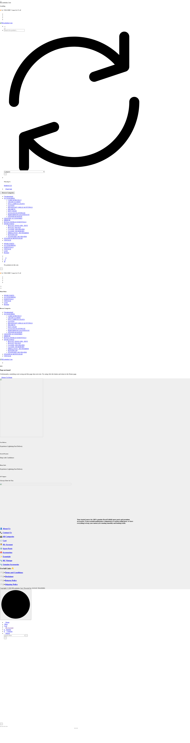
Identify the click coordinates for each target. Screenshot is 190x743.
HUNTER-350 (12, 235)
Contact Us (7, 533)
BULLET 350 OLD (14, 227)
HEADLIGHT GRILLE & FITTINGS (20, 207)
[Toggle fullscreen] (3, 726)
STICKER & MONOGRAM (13, 238)
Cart (5, 541)
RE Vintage (7, 561)
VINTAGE (7, 240)
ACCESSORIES (9, 198)
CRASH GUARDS (14, 202)
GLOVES (11, 205)
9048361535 (8, 185)
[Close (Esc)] (7, 726)
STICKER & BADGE (15, 216)
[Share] (5, 726)
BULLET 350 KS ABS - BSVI (18, 225)
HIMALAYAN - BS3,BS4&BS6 (18, 233)
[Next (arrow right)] (77, 728)
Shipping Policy (11, 584)
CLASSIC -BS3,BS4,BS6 (16, 229)
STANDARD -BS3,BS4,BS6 (17, 236)
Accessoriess (7, 552)
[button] (1, 724)
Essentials (7, 557)
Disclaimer (9, 576)
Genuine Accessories (11, 564)
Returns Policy (11, 580)
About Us (6, 529)
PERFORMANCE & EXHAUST (18, 214)
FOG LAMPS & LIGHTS (16, 204)
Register (6, 253)
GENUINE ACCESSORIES (13, 218)
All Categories (8, 537)
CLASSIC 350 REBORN (16, 231)
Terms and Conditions (14, 572)
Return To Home (6, 377)
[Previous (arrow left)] (75, 728)
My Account (8, 545)
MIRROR (7, 220)
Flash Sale (8, 189)
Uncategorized (8, 196)
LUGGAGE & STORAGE (16, 213)
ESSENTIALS (8, 247)
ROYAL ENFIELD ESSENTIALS (15, 222)
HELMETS (11, 209)
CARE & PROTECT (14, 200)
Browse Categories (8, 193)
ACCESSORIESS (10, 245)
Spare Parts (7, 549)
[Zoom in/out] (1, 726)
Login (6, 251)
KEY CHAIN (12, 211)
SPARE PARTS (9, 224)
